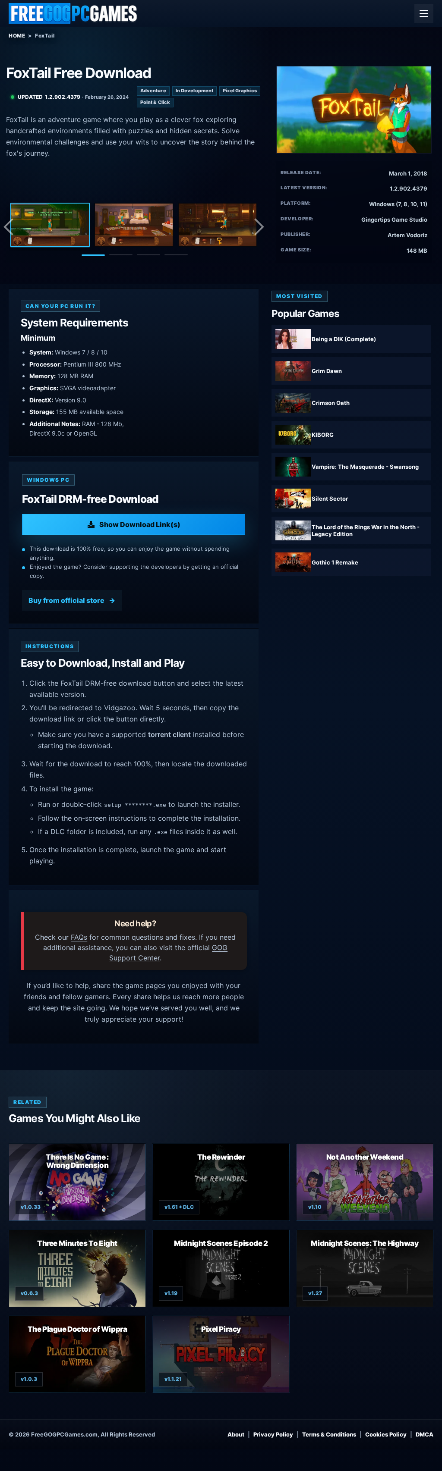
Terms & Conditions (329, 1434)
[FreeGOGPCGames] (73, 13)
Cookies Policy (386, 1434)
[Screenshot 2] (134, 225)
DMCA (424, 1434)
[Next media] (258, 227)
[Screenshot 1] (50, 225)
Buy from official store (66, 600)
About (235, 1434)
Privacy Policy (273, 1434)
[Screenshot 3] (217, 225)
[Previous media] (11, 227)
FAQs (79, 937)
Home (17, 35)
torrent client (169, 734)
